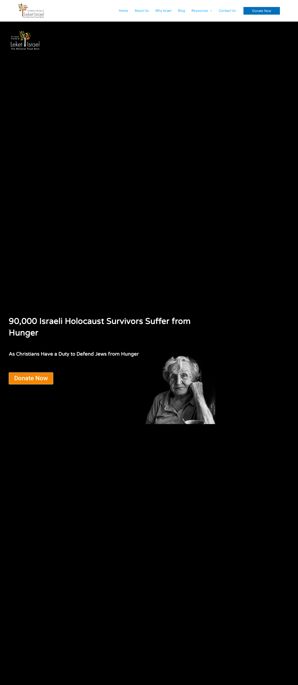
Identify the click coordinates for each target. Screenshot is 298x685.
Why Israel (163, 11)
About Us (142, 11)
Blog (181, 11)
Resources (200, 11)
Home (123, 11)
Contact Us (227, 11)
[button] (210, 10)
